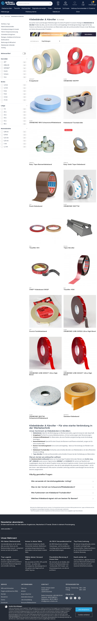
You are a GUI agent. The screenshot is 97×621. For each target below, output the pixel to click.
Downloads (4, 602)
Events (3, 600)
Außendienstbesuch (27, 597)
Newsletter (4, 597)
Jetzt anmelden (6, 529)
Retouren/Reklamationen (28, 602)
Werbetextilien (7, 8)
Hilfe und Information (7, 588)
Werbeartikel (26, 8)
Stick (78, 12)
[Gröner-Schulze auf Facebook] (67, 599)
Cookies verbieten (84, 615)
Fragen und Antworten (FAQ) (9, 591)
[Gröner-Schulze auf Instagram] (71, 599)
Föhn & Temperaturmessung (9, 32)
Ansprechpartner (26, 594)
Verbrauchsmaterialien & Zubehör (83, 8)
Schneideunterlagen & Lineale (10, 29)
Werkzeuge (5, 12)
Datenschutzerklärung (14, 615)
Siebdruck (56, 12)
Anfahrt (23, 591)
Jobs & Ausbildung (26, 600)
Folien (50, 8)
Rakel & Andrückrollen (7, 26)
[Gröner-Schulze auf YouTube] (79, 599)
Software (66, 8)
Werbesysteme (30, 12)
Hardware (57, 8)
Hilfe (58, 5)
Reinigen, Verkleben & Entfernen (11, 37)
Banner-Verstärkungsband (42, 446)
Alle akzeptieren (84, 609)
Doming (3, 48)
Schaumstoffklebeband (41, 437)
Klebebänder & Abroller (8, 45)
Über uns (24, 588)
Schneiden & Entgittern (8, 34)
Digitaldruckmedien (39, 8)
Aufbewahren (5, 40)
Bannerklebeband (39, 441)
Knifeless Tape (5, 24)
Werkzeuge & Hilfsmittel (8, 42)
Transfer (17, 8)
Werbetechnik (36, 459)
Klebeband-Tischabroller (41, 450)
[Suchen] (50, 3)
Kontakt (3, 594)
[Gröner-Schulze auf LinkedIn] (75, 599)
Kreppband (36, 435)
